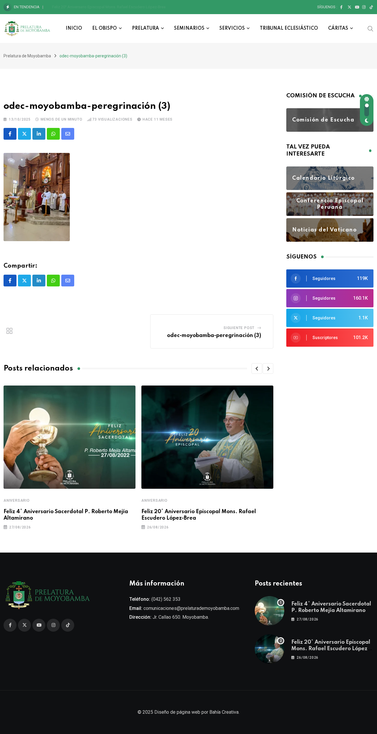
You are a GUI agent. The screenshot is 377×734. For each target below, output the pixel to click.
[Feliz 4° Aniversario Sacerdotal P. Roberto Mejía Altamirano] (269, 610)
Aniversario (17, 500)
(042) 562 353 (166, 599)
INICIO (74, 28)
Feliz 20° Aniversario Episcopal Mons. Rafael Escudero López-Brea (109, 7)
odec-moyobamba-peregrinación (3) (214, 335)
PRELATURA (145, 28)
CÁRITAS (338, 28)
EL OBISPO (104, 28)
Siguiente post (239, 328)
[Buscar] (370, 28)
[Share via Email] (67, 134)
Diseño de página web (177, 712)
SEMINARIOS (189, 28)
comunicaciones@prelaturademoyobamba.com (191, 608)
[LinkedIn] (38, 134)
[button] (257, 368)
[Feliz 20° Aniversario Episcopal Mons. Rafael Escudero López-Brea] (269, 649)
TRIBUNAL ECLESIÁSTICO (289, 28)
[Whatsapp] (53, 134)
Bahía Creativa (224, 712)
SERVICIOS (232, 28)
